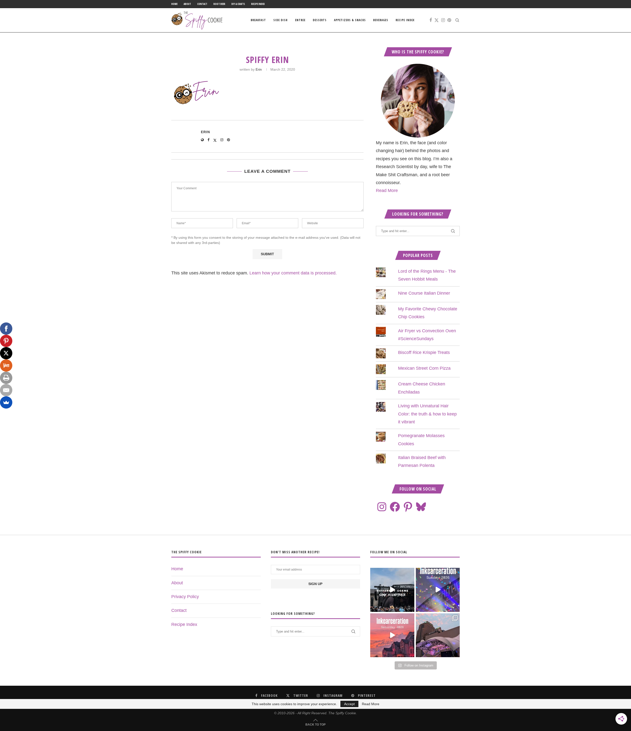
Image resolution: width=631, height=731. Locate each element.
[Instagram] (443, 20)
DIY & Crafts (238, 4)
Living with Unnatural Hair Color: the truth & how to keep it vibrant (427, 413)
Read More (387, 190)
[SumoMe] (6, 402)
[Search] (457, 20)
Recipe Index (258, 4)
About (187, 4)
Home (174, 4)
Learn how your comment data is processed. (293, 272)
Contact (202, 4)
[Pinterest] (449, 20)
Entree (300, 20)
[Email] (6, 390)
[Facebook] (430, 20)
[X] (6, 353)
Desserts (320, 20)
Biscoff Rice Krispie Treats (424, 352)
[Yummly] (6, 365)
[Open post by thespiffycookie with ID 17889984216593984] (438, 635)
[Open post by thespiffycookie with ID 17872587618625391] (438, 590)
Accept (349, 704)
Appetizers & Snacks (350, 20)
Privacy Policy (185, 596)
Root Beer (219, 4)
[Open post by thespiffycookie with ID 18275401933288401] (392, 635)
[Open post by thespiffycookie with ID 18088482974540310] (392, 590)
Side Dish (280, 20)
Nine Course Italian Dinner (424, 293)
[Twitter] (436, 20)
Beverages (380, 20)
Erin (259, 69)
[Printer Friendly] (6, 378)
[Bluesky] (421, 507)
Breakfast (258, 20)
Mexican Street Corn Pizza (424, 368)
